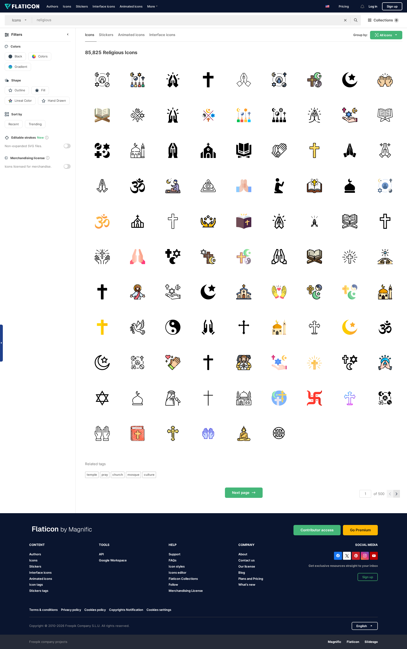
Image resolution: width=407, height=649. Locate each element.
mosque (133, 474)
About (242, 554)
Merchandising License (186, 591)
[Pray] (173, 80)
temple (92, 474)
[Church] (208, 150)
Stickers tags (38, 591)
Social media (366, 545)
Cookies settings (159, 610)
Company (246, 545)
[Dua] (279, 292)
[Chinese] (279, 433)
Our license (246, 566)
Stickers (82, 6)
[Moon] (350, 80)
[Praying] (385, 80)
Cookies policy (95, 610)
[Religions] (102, 150)
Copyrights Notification (126, 610)
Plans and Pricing (250, 578)
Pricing (344, 6)
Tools (104, 545)
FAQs (172, 560)
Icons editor (177, 572)
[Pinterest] (356, 556)
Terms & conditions (43, 610)
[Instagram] (365, 556)
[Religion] (102, 80)
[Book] (385, 115)
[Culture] (314, 221)
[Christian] (243, 362)
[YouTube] (374, 556)
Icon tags (36, 584)
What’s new (246, 584)
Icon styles (177, 566)
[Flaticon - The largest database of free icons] (22, 6)
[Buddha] (243, 433)
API (101, 554)
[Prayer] (279, 186)
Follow (173, 584)
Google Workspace (113, 560)
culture (149, 474)
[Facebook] (338, 556)
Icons (67, 6)
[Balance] (173, 327)
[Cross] (208, 80)
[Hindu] (102, 221)
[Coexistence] (173, 256)
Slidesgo (371, 642)
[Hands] (137, 256)
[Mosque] (137, 150)
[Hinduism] (314, 398)
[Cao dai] (208, 186)
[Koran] (102, 115)
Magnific (334, 642)
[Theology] (279, 398)
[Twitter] (347, 556)
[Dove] (137, 327)
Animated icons (131, 6)
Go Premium (360, 530)
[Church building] (137, 221)
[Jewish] (102, 398)
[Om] (137, 186)
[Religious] (137, 115)
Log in (373, 6)
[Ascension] (137, 292)
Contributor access (317, 530)
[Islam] (208, 292)
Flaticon (353, 642)
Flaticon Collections (183, 578)
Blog (241, 572)
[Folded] (350, 150)
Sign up (392, 6)
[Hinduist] (385, 327)
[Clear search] (345, 20)
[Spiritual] (385, 256)
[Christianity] (102, 256)
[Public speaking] (173, 398)
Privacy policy (71, 610)
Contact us (246, 560)
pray (105, 474)
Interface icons (104, 6)
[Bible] (243, 221)
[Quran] (243, 150)
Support (174, 554)
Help (172, 545)
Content (37, 545)
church (117, 474)
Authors (52, 6)
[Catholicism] (208, 398)
